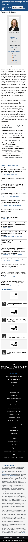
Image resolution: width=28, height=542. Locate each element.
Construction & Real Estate (14, 408)
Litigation (14, 448)
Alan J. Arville (5, 196)
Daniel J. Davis (6, 180)
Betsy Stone (5, 189)
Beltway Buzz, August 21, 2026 (9, 217)
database (4, 474)
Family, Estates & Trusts (14, 420)
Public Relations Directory (14, 389)
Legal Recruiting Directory (14, 379)
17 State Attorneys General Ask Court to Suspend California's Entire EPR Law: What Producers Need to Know (13, 186)
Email (14, 55)
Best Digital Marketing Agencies (14, 376)
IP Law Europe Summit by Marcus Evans (16, 353)
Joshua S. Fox (13, 276)
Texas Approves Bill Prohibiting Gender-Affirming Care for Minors (13, 143)
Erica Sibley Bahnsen (17, 254)
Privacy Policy (19, 537)
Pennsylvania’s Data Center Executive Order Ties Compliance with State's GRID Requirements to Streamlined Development (13, 202)
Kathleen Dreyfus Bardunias (8, 285)
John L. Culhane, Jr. (15, 260)
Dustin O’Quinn (6, 267)
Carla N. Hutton (14, 174)
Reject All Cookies (17, 7)
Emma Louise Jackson (7, 244)
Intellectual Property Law (14, 441)
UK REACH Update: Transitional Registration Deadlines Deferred (13, 241)
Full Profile (14, 47)
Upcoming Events (7, 289)
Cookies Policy (5, 4)
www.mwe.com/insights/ (14, 51)
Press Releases (14, 385)
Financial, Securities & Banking (14, 424)
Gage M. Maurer (18, 285)
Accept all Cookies (6, 7)
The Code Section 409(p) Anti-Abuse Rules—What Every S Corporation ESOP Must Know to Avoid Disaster (14, 282)
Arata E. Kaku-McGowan (13, 189)
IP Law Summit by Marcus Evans (16, 337)
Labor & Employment (14, 444)
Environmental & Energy (14, 417)
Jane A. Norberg (6, 212)
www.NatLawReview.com (10, 475)
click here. (23, 532)
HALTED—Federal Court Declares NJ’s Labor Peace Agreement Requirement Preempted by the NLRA (13, 273)
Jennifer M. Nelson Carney (8, 236)
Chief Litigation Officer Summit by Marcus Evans (16, 320)
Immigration (14, 433)
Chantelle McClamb (7, 205)
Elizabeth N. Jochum (7, 227)
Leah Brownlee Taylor (7, 254)
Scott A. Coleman (6, 260)
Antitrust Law (14, 395)
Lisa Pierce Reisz (18, 236)
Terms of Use (16, 470)
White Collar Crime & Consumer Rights (14, 457)
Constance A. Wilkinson (14, 196)
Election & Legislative (14, 414)
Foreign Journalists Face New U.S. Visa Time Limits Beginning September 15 (13, 265)
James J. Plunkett (6, 218)
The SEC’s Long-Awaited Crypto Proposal (12, 178)
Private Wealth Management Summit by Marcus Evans (17, 304)
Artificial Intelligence (14, 392)
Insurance (14, 438)
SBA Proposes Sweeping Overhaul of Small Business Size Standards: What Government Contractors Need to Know (13, 224)
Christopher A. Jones (16, 205)
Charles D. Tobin (13, 267)
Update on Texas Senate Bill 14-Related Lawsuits (12, 131)
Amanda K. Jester (14, 32)
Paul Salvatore (6, 276)
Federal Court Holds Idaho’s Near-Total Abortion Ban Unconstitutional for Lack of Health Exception (14, 233)
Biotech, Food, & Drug (14, 401)
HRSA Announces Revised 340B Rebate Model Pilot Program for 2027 (13, 194)
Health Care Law (14, 430)
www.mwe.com (14, 43)
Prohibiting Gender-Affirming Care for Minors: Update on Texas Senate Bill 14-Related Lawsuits (13, 137)
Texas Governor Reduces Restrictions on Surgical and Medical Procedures (13, 149)
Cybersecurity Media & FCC (14, 411)
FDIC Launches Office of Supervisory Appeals (13, 259)
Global (14, 427)
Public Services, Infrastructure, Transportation (14, 451)
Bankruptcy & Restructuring (14, 398)
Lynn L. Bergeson (6, 174)
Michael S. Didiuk (13, 180)
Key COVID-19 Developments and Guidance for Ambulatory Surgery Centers (14, 154)
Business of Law (14, 405)
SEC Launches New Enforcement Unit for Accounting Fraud (12, 210)
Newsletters (14, 382)
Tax (14, 454)
